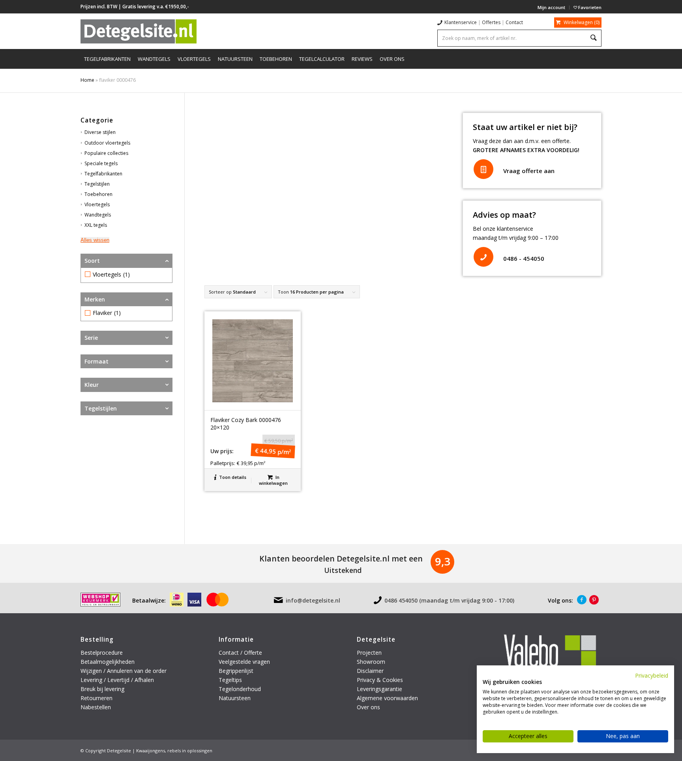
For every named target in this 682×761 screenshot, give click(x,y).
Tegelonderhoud (240, 689)
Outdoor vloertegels (107, 142)
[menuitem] (552, 7)
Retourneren (97, 698)
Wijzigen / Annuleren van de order (124, 670)
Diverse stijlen (100, 132)
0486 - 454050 (523, 258)
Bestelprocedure (102, 652)
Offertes (491, 22)
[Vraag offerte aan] (483, 169)
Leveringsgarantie (379, 689)
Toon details (232, 477)
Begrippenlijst (236, 670)
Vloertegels (97, 204)
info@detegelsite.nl (313, 600)
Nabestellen (96, 707)
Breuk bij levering (102, 689)
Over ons (368, 707)
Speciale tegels (101, 163)
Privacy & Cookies (380, 680)
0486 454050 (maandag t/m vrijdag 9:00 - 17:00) (449, 600)
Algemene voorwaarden (387, 698)
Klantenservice (460, 22)
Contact (514, 22)
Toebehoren (98, 194)
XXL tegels (95, 225)
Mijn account (551, 7)
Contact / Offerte (240, 652)
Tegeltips (230, 680)
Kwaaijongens (150, 750)
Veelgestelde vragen (244, 661)
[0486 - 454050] (483, 257)
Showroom (371, 661)
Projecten (369, 652)
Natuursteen (235, 698)
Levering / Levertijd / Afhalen (117, 680)
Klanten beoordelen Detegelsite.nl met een (341, 558)
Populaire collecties (106, 153)
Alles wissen (95, 240)
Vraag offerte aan (529, 171)
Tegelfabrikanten (103, 173)
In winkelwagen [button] (273, 480)
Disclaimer (370, 670)
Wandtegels (97, 214)
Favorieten (589, 7)
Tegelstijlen (97, 184)
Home (87, 80)
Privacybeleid (651, 675)
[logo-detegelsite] (139, 31)
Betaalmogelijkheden (108, 661)
